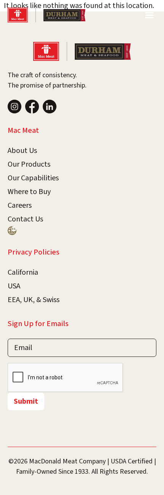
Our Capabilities (33, 178)
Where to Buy (29, 191)
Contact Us (25, 219)
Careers (20, 205)
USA (14, 286)
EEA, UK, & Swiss (33, 299)
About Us (22, 150)
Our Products (29, 164)
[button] (149, 15)
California (23, 272)
